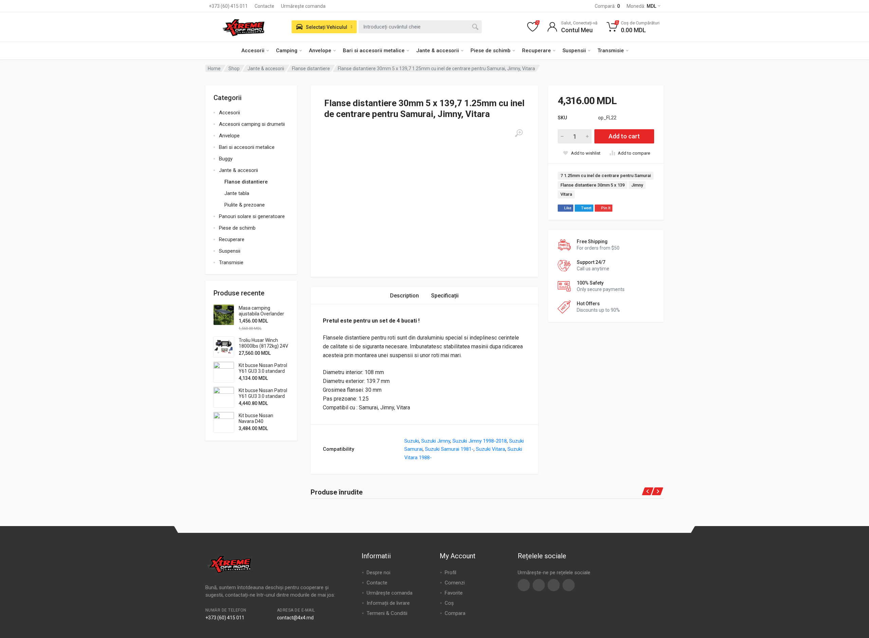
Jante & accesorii (437, 50)
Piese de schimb (490, 50)
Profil (450, 572)
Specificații (445, 295)
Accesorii (252, 50)
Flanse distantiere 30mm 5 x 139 (592, 185)
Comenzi (455, 583)
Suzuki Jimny (435, 441)
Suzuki (411, 441)
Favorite (454, 593)
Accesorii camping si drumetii (252, 124)
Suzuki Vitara (490, 449)
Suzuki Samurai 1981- (449, 449)
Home (214, 68)
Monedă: (641, 6)
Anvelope (320, 50)
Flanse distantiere (311, 68)
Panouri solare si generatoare (252, 216)
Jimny (637, 185)
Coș (449, 603)
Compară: (607, 6)
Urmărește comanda (303, 6)
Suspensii (574, 50)
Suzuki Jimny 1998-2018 (479, 441)
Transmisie (610, 50)
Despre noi (378, 572)
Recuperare (536, 50)
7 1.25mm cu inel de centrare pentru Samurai (605, 175)
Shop (234, 68)
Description (404, 295)
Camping (286, 50)
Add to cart (624, 136)
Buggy (226, 159)
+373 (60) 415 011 (228, 6)
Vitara (566, 194)
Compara (455, 613)
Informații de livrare (388, 603)
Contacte (264, 6)
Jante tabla (236, 193)
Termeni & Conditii (387, 613)
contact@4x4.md (295, 617)
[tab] (404, 295)
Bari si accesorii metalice (374, 50)
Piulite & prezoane (244, 205)
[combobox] (420, 26)
